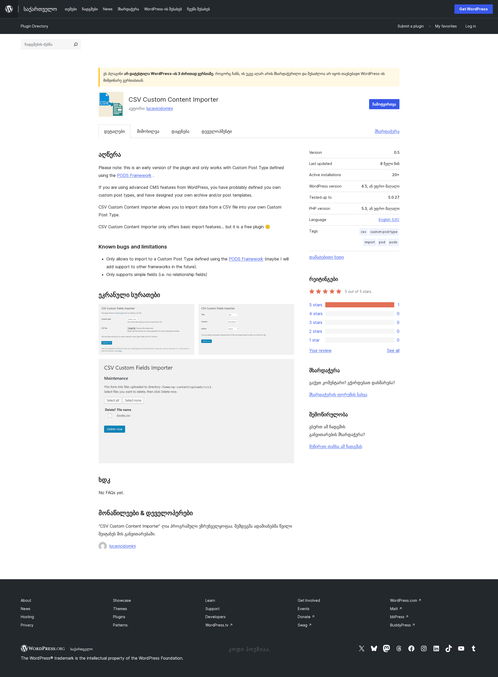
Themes (120, 608)
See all (393, 350)
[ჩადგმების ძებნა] (76, 44)
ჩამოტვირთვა (384, 104)
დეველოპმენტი (217, 131)
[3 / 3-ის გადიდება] (287, 366)
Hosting (27, 616)
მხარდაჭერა (387, 131)
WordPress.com (405, 600)
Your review (320, 350)
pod (382, 242)
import (370, 242)
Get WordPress (473, 9)
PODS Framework (134, 175)
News (25, 608)
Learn (210, 600)
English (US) (389, 219)
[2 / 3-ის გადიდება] (287, 311)
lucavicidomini (160, 108)
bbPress (399, 616)
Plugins (119, 616)
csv (363, 232)
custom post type (383, 232)
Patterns (120, 625)
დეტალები (114, 131)
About (26, 600)
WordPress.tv (219, 625)
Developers (215, 616)
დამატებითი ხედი (326, 257)
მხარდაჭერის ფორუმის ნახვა (338, 394)
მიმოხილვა (148, 131)
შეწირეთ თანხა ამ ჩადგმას (335, 446)
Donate (306, 616)
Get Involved (309, 600)
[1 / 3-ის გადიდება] (187, 311)
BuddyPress (402, 625)
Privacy (27, 625)
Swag (305, 625)
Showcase (122, 600)
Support (212, 608)
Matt (396, 608)
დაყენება (180, 131)
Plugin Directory (34, 26)
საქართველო (81, 649)
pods (393, 242)
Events (303, 608)
